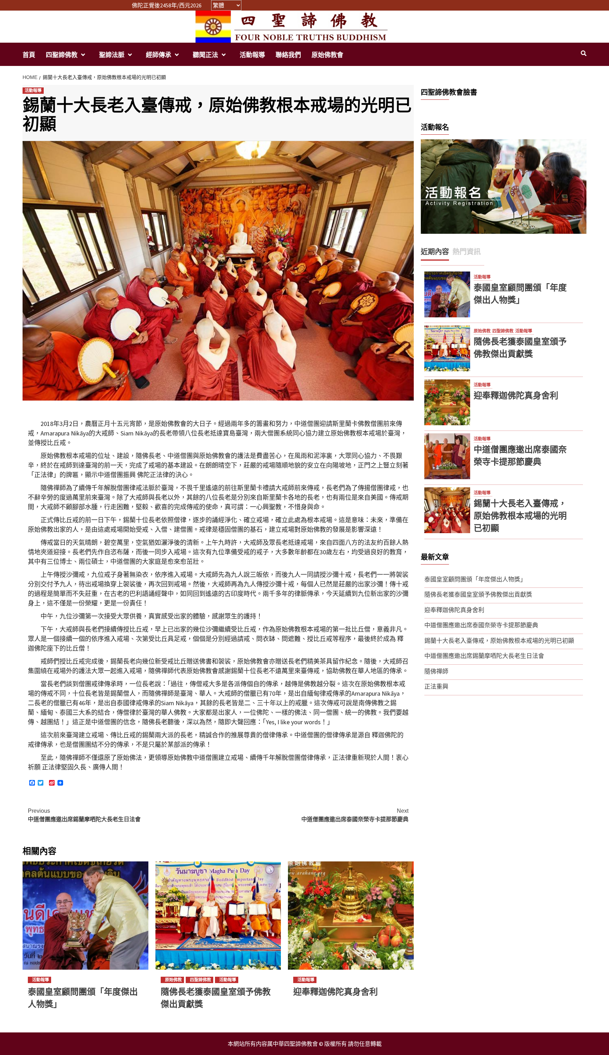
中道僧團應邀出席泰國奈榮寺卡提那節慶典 (354, 815)
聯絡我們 (288, 55)
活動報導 (252, 55)
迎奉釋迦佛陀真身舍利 (335, 991)
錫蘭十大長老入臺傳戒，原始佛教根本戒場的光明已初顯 (520, 516)
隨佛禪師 (436, 671)
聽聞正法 (205, 55)
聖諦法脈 (111, 55)
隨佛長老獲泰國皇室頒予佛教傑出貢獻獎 (478, 594)
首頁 (29, 55)
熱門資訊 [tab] (467, 252)
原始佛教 (173, 979)
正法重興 (436, 686)
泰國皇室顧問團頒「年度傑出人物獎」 (475, 579)
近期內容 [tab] (435, 252)
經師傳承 (158, 55)
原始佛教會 (327, 55)
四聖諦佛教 (62, 55)
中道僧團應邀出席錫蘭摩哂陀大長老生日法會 (84, 815)
